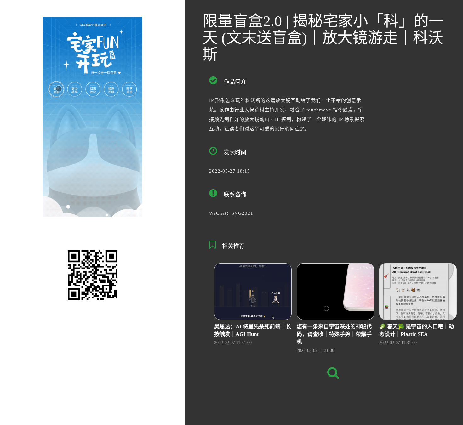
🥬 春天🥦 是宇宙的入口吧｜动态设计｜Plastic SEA (416, 330)
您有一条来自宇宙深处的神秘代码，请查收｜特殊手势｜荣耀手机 (334, 334)
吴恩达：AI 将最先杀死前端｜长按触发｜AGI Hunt (252, 330)
